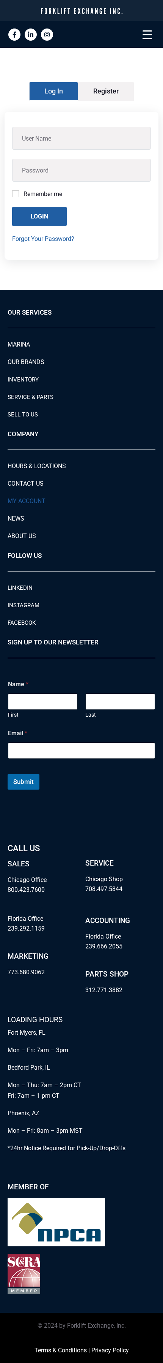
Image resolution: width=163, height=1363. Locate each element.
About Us (22, 536)
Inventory (23, 379)
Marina (19, 344)
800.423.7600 (26, 889)
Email (17, 733)
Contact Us (26, 483)
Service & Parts (30, 397)
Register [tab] (106, 91)
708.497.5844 (103, 889)
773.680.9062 (26, 972)
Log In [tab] (53, 91)
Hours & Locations (37, 466)
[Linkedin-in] (31, 34)
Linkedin (20, 587)
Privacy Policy (110, 1350)
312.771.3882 (103, 990)
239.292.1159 (26, 928)
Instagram (23, 605)
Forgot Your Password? (43, 238)
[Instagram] (47, 34)
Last (90, 715)
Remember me (43, 194)
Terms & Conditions (60, 1350)
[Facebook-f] (14, 34)
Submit (23, 781)
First (13, 715)
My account (26, 501)
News (16, 518)
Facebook (22, 622)
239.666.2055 (103, 946)
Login (39, 216)
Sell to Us (23, 414)
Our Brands (26, 362)
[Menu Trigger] (147, 34)
